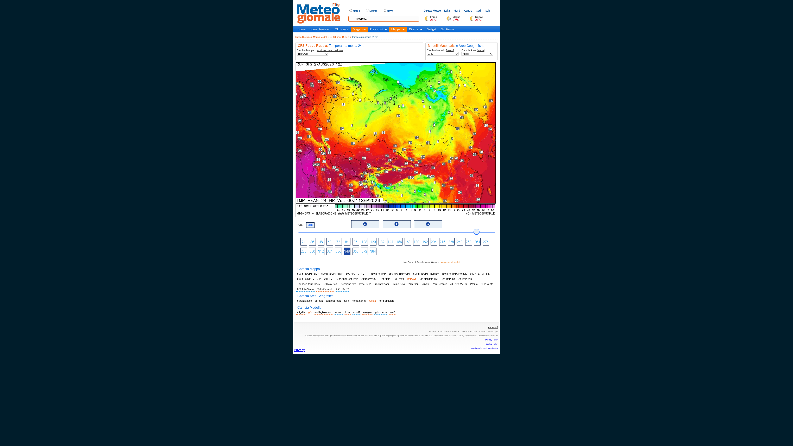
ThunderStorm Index (308, 284)
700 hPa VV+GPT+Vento (464, 284)
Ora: (300, 224)
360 (356, 251)
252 (468, 242)
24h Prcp (413, 284)
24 (303, 242)
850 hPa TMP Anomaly (454, 273)
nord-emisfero (386, 300)
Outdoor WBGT (369, 279)
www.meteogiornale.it (450, 262)
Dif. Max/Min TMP (429, 279)
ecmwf (338, 312)
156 (399, 242)
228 (451, 242)
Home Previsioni (320, 29)
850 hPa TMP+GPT (399, 273)
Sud (478, 10)
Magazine (359, 29)
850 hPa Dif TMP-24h (309, 279)
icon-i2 (356, 312)
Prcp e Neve (399, 284)
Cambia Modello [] (440, 50)
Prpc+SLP (365, 284)
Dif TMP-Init (448, 279)
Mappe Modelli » (321, 37)
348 (347, 251)
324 (329, 251)
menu (450, 50)
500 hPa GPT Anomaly (426, 273)
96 (355, 242)
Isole (487, 10)
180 (416, 242)
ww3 (392, 312)
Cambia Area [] (473, 50)
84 (347, 242)
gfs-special (381, 312)
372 (364, 251)
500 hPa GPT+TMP (332, 273)
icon (347, 312)
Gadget (431, 29)
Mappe (395, 29)
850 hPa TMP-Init (479, 273)
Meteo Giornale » (303, 37)
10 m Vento (487, 284)
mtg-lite (301, 312)
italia (346, 300)
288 (303, 251)
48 (321, 242)
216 (442, 242)
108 (364, 242)
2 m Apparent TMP (347, 279)
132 (382, 242)
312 (321, 251)
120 (373, 242)
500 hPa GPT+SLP (307, 273)
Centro (468, 10)
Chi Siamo (447, 29)
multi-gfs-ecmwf (323, 312)
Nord (457, 10)
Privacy (299, 350)
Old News (341, 29)
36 (312, 242)
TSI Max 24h (330, 284)
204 (434, 242)
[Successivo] (428, 224)
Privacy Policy (491, 340)
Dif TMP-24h (465, 279)
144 (390, 242)
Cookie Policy (492, 344)
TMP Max (398, 279)
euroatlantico (304, 300)
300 (312, 251)
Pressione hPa (348, 284)
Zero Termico (439, 284)
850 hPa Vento (305, 289)
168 (408, 242)
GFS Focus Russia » (340, 37)
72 (338, 242)
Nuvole (425, 284)
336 (338, 251)
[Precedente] (365, 224)
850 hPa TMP (378, 273)
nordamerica (359, 300)
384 (373, 251)
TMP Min (385, 279)
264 (477, 242)
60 (329, 242)
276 (486, 242)
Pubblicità (493, 327)
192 (425, 242)
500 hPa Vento (325, 289)
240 (460, 242)
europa (319, 300)
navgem (367, 312)
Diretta (413, 29)
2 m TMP (329, 279)
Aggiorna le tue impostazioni (484, 348)
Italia (447, 10)
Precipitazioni (381, 284)
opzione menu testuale (330, 50)
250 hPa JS (342, 289)
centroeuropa (333, 300)
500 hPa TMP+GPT (357, 273)
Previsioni (376, 29)
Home (301, 29)
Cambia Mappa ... (320, 50)
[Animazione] (396, 224)
